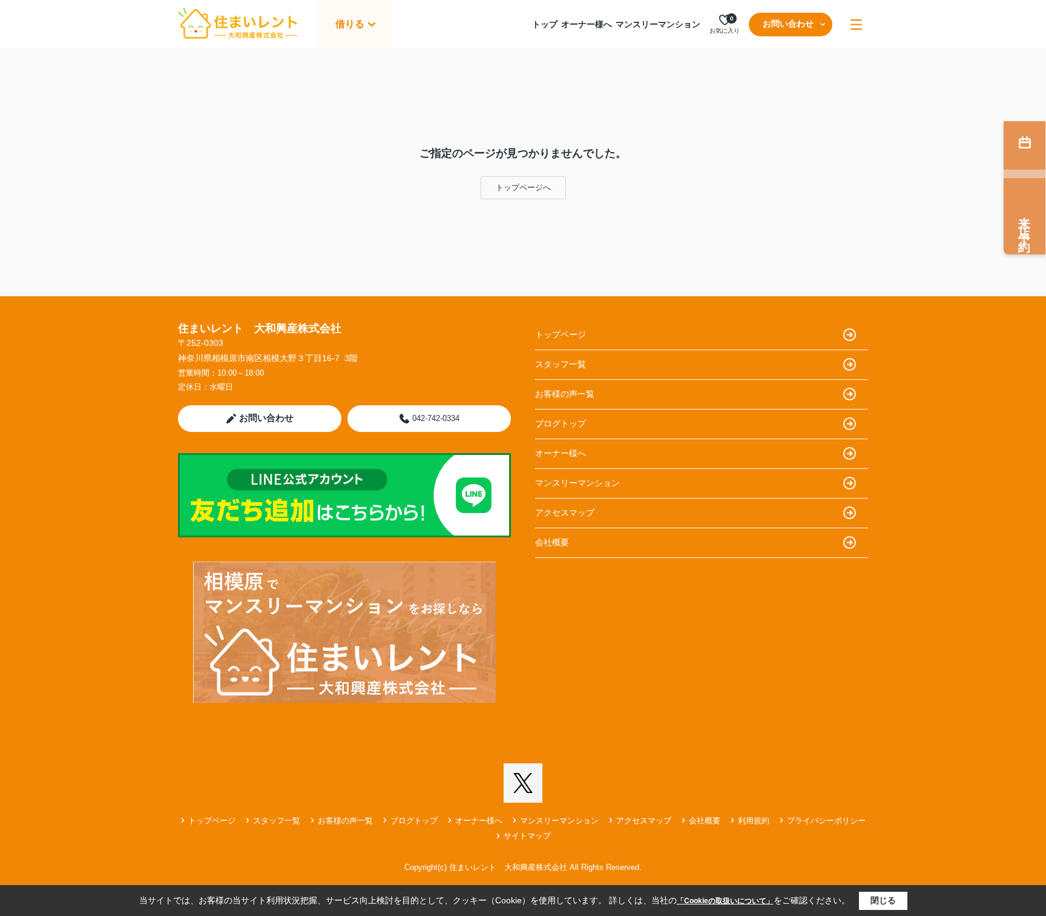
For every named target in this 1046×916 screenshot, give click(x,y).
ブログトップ (560, 423)
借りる (349, 24)
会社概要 (552, 542)
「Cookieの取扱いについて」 (725, 901)
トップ (545, 24)
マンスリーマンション (658, 24)
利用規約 (753, 820)
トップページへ (523, 187)
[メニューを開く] (856, 24)
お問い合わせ (788, 23)
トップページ (560, 334)
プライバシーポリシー (826, 820)
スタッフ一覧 (560, 364)
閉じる (883, 900)
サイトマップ (527, 835)
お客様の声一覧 (564, 394)
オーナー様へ (586, 24)
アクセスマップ (564, 512)
